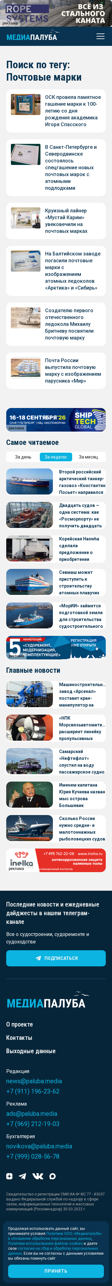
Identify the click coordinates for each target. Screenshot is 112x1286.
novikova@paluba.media (39, 1146)
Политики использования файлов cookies (45, 1243)
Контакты (19, 1037)
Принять (55, 1271)
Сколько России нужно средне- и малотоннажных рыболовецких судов (82, 828)
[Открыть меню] (98, 36)
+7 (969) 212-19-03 (32, 1124)
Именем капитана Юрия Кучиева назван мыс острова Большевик (82, 795)
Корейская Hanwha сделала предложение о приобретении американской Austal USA (81, 549)
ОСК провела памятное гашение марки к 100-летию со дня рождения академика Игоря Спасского (73, 110)
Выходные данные (31, 1051)
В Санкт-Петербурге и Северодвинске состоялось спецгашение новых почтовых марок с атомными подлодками (71, 167)
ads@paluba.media (31, 1113)
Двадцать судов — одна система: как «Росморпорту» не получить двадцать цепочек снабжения (80, 516)
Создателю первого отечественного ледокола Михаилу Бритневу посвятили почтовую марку (69, 324)
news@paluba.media (34, 1081)
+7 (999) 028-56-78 (32, 1156)
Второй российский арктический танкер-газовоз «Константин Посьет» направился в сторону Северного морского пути (82, 482)
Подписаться (61, 958)
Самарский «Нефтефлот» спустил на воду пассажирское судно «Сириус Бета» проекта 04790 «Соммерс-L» (82, 762)
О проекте (19, 1024)
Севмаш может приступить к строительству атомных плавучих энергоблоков (79, 583)
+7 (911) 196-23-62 (32, 1091)
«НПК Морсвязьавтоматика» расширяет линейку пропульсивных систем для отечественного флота (82, 729)
